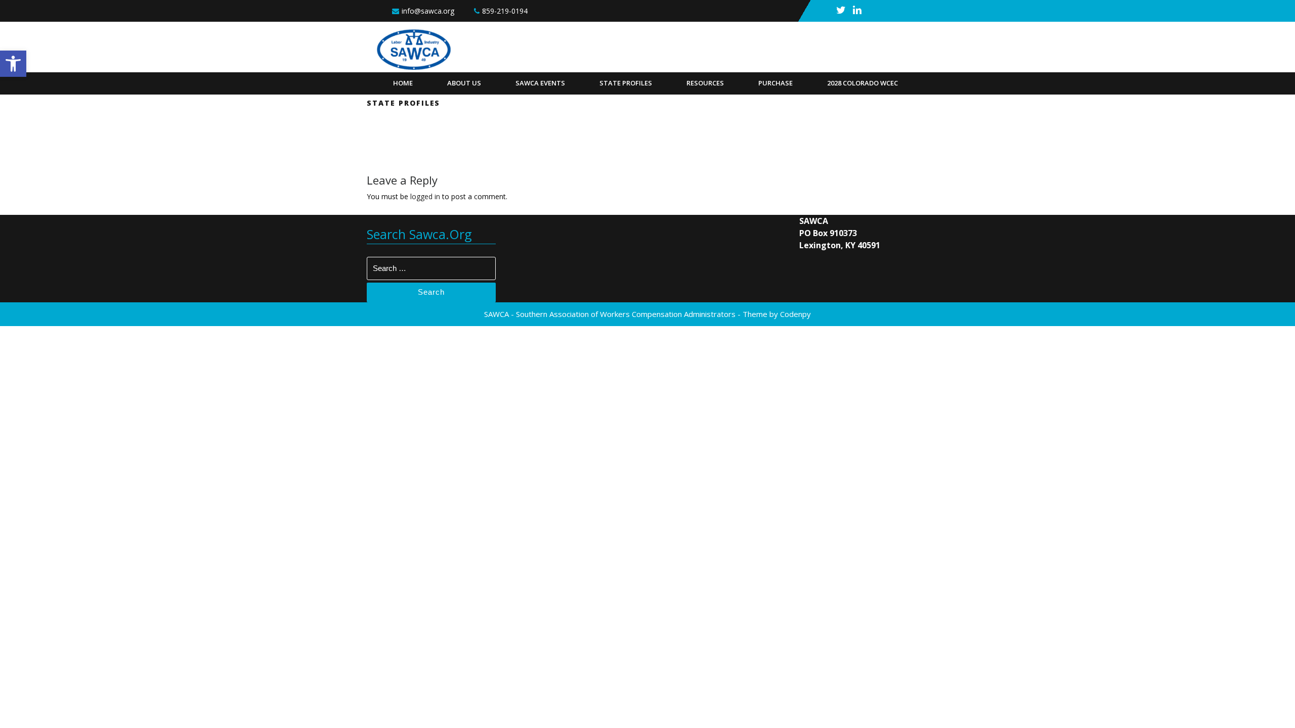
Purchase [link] (775, 82)
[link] (13, 64)
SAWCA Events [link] (540, 82)
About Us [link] (464, 82)
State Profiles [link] (625, 82)
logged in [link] (425, 196)
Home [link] (403, 82)
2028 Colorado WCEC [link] (862, 82)
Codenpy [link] (795, 314)
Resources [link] (705, 82)
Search (431, 292)
